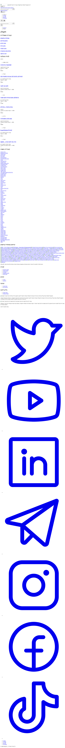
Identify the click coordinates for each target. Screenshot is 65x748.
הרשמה (2, 10)
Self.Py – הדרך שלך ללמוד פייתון (8, 142)
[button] (1, 81)
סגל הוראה (5, 274)
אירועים (11, 7)
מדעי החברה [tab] (3, 154)
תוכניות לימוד (7, 7)
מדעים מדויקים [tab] (3, 157)
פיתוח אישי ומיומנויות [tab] (5, 158)
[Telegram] (33, 554)
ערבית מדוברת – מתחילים (7, 107)
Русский (5, 744)
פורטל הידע (5, 287)
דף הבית (4, 27)
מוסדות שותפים (6, 273)
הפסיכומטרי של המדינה (6, 65)
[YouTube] (33, 430)
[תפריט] (2, 21)
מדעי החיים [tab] (3, 155)
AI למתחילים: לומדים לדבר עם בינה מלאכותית (12, 76)
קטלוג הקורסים (6, 269)
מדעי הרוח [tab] (3, 156)
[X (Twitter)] (33, 369)
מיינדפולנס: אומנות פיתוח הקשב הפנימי (10, 97)
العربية (4, 743)
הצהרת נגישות (6, 293)
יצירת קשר (3, 7)
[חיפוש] (14, 9)
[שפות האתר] (4, 21)
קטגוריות (4, 272)
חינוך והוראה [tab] (3, 151)
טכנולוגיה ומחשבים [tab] (4, 153)
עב (3, 12)
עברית (4, 740)
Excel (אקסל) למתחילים (6, 130)
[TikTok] (33, 738)
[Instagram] (33, 615)
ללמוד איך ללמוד (4, 86)
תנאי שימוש (5, 292)
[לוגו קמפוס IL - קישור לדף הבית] (4, 5)
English (4, 741)
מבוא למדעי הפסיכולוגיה (6, 118)
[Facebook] (33, 677)
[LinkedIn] (33, 492)
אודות (4, 279)
